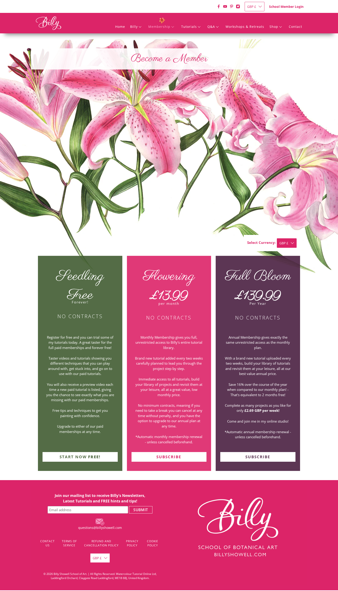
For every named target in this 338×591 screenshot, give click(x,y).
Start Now (80, 456)
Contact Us (47, 543)
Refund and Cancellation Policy (101, 543)
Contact (295, 26)
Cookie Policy (152, 543)
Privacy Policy (132, 543)
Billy (134, 26)
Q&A (211, 26)
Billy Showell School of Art (70, 574)
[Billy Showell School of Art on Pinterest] (231, 6)
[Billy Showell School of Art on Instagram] (238, 6)
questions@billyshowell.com (100, 527)
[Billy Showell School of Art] (48, 23)
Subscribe (168, 456)
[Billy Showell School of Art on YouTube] (225, 6)
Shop (273, 26)
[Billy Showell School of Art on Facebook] (219, 6)
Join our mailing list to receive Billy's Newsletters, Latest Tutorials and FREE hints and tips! (100, 498)
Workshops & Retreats (245, 26)
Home (120, 26)
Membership (159, 26)
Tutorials (189, 26)
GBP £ (251, 6)
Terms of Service (69, 543)
